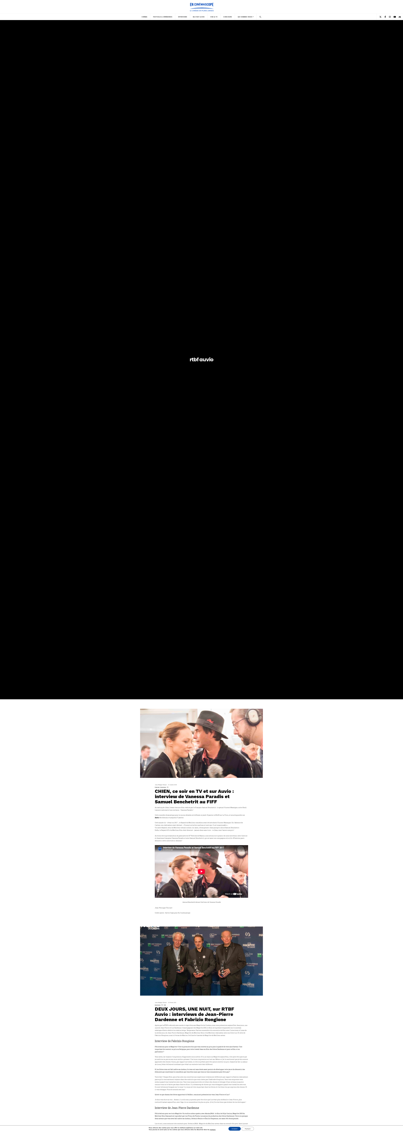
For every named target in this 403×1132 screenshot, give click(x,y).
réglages (213, 1130)
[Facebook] (383, 17)
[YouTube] (393, 17)
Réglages (248, 1129)
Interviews (163, 787)
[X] (379, 17)
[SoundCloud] (398, 17)
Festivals (157, 787)
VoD (165, 1005)
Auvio (157, 817)
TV (167, 787)
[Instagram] (388, 17)
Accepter (235, 1129)
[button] (260, 17)
